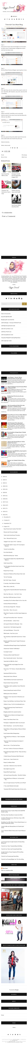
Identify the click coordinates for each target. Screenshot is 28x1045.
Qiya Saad (5, 868)
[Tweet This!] (13, 148)
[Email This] (5, 151)
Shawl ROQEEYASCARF (6, 316)
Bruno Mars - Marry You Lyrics (10, 610)
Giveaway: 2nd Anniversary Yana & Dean (6, 192)
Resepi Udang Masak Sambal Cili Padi (12, 690)
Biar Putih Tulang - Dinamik (10, 580)
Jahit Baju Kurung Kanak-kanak (8, 325)
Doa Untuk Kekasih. (8, 552)
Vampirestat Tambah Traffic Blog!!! (12, 648)
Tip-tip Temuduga (8, 577)
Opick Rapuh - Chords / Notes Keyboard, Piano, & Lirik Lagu (14, 378)
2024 (4, 479)
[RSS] (23, 19)
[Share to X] (8, 151)
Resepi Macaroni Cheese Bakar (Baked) (17, 414)
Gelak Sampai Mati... (8, 563)
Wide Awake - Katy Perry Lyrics (11, 633)
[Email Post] (2, 151)
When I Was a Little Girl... (9, 586)
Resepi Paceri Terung (8, 570)
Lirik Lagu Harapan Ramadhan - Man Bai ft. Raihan (15, 775)
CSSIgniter (12, 1041)
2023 (4, 483)
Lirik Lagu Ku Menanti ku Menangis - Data (13, 624)
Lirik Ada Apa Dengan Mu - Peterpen (12, 606)
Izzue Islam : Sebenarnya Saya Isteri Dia (12, 765)
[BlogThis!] (6, 151)
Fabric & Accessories (5, 313)
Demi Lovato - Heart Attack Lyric (11, 759)
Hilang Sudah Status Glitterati (10, 676)
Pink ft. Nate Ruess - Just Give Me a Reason (13, 725)
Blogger (17, 989)
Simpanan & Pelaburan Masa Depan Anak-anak (14, 573)
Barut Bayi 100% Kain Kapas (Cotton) (12, 597)
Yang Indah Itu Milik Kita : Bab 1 (11, 661)
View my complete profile (7, 870)
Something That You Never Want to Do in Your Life (15, 600)
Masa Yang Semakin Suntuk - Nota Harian (13, 658)
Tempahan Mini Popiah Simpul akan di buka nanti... (15, 789)
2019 (4, 495)
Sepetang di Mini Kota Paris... (10, 673)
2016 (4, 505)
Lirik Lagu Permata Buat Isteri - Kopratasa (13, 617)
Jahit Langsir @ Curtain (6, 340)
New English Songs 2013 (9, 768)
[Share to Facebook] (9, 151)
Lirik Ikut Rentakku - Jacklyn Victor (11, 620)
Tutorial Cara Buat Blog (14, 24)
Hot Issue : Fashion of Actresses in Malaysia (13, 748)
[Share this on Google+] (15, 148)
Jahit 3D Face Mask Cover (7, 328)
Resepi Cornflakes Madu (9, 762)
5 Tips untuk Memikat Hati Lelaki (11, 786)
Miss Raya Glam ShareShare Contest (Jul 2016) (11, 815)
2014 (4, 511)
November (6, 517)
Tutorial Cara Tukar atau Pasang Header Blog (11, 849)
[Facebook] (7, 19)
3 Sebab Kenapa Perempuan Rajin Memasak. (14, 756)
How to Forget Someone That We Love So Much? (15, 782)
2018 (4, 498)
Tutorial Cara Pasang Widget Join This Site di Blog (12, 859)
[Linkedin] (14, 19)
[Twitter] (5, 19)
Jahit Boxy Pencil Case (6, 331)
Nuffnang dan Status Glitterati (10, 693)
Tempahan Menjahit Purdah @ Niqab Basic (10, 337)
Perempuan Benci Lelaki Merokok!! (12, 655)
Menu (14, 16)
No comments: (19, 26)
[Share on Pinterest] (17, 148)
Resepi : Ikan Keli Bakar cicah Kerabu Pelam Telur (15, 701)
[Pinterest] (12, 19)
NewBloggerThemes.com (15, 1042)
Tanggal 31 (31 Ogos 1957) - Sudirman (12, 541)
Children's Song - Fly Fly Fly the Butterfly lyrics (14, 704)
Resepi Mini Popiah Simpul (10, 772)
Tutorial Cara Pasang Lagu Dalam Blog (9, 856)
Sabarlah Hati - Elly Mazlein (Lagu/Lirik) (12, 627)
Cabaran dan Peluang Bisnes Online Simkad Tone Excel (16, 442)
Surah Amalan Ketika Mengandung (11, 733)
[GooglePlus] (9, 19)
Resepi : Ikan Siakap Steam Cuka (11, 719)
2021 (4, 489)
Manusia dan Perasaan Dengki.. (11, 532)
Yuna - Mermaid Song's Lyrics (10, 538)
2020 (4, 492)
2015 (4, 508)
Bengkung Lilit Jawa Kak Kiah (7, 319)
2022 (4, 486)
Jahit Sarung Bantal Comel (7, 334)
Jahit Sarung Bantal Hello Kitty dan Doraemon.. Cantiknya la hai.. (16, 406)
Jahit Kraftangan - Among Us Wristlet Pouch (11, 322)
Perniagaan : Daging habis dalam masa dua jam (14, 722)
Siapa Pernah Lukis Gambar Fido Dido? (12, 529)
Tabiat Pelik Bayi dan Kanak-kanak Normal (13, 679)
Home (2, 1015)
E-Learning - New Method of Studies (12, 583)
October (6, 520)
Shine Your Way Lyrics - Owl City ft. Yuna (13, 594)
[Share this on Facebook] (10, 148)
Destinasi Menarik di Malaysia (10, 603)
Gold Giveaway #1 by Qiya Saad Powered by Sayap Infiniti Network (15, 423)
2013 (4, 514)
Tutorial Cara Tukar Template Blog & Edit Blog (11, 846)
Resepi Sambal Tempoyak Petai (11, 682)
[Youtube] (19, 19)
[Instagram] (17, 19)
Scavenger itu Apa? (8, 651)
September (6, 523)
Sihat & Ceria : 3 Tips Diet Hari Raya (12, 745)
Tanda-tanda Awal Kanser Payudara (12, 535)
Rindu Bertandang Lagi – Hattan (11, 555)
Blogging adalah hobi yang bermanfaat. (12, 711)
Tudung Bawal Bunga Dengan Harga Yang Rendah (15, 645)
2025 (4, 476)
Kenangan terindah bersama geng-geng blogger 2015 (16, 175)
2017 (4, 502)
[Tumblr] (21, 19)
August (5, 526)
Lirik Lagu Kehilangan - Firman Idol (11, 630)
